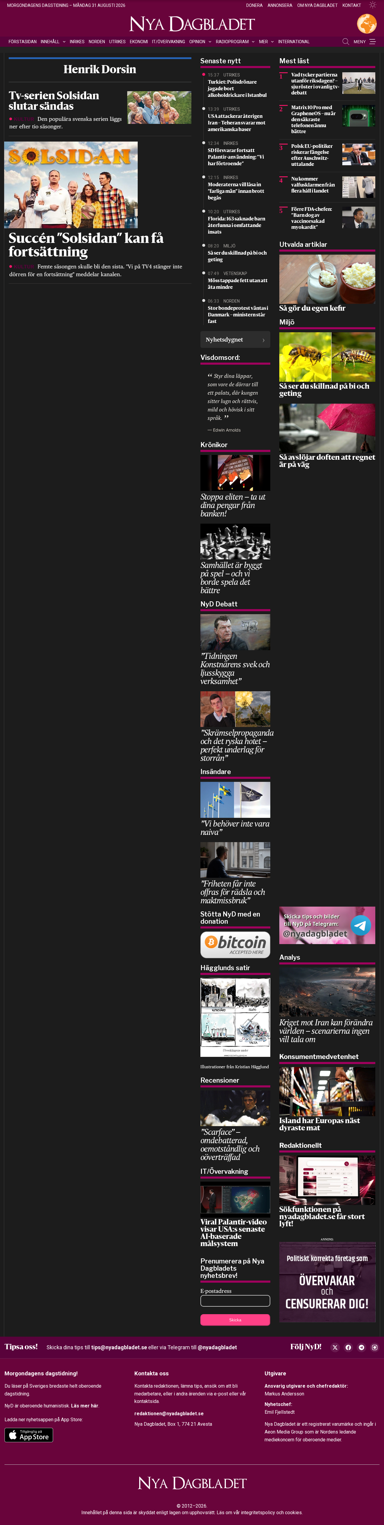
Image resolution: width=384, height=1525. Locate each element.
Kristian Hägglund (252, 1066)
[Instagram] (375, 1347)
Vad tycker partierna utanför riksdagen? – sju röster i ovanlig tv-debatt (315, 84)
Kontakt (352, 5)
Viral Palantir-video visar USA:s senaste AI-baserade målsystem (233, 1233)
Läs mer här (84, 1406)
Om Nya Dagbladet (317, 5)
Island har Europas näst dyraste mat (319, 1125)
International (294, 41)
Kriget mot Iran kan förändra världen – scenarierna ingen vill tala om (326, 1031)
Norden (97, 41)
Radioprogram (232, 41)
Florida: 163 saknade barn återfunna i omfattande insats (236, 226)
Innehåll (50, 41)
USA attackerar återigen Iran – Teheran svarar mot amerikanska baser (237, 123)
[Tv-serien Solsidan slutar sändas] (159, 107)
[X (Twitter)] (335, 1347)
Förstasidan (23, 41)
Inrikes (77, 41)
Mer (263, 41)
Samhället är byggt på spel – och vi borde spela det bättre (231, 577)
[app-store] (28, 1435)
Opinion (197, 41)
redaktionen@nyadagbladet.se (169, 1413)
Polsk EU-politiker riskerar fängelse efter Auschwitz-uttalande (312, 155)
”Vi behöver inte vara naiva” (234, 827)
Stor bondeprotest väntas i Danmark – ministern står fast (238, 315)
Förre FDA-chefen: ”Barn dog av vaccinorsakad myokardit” (311, 218)
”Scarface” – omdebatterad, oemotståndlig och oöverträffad (230, 1144)
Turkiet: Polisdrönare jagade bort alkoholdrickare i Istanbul (237, 89)
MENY (360, 41)
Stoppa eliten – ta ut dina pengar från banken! (232, 505)
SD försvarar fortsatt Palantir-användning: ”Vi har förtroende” (236, 157)
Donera (254, 5)
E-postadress (216, 1291)
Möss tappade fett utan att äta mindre (238, 284)
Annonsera (280, 5)
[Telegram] (361, 1347)
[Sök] (346, 41)
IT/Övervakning (168, 41)
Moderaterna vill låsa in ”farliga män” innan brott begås (236, 192)
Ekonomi (139, 41)
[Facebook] (348, 1347)
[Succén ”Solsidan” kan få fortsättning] (70, 184)
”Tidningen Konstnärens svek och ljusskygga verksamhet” (235, 668)
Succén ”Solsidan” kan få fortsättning (86, 246)
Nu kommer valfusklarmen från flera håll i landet (313, 185)
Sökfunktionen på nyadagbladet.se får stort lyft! (322, 1217)
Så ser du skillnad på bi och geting (237, 256)
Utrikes (117, 41)
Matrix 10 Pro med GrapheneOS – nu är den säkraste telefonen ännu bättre (313, 120)
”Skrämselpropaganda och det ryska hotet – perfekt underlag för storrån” (237, 745)
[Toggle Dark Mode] (370, 5)
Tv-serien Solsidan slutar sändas (54, 101)
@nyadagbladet (217, 1347)
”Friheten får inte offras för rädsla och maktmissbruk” (232, 892)
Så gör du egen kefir (312, 308)
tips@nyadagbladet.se (119, 1347)
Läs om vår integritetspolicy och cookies (259, 1512)
